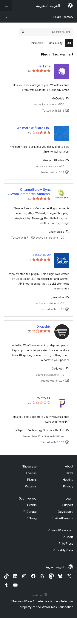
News (69, 473)
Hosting (68, 479)
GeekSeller (42, 255)
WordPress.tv (62, 518)
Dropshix (43, 326)
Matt (68, 537)
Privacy (68, 486)
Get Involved (28, 498)
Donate (30, 512)
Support (67, 505)
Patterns (31, 486)
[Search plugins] (22, 32)
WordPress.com (60, 530)
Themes (31, 473)
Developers (65, 512)
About (69, 466)
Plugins (32, 479)
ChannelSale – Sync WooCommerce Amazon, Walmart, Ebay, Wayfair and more (31, 192)
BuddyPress (63, 550)
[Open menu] (6, 5)
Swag (31, 518)
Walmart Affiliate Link (33, 128)
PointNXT (43, 398)
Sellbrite (44, 66)
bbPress (65, 543)
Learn (69, 498)
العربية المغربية (54, 567)
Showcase (29, 466)
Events (32, 505)
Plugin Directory (63, 16)
